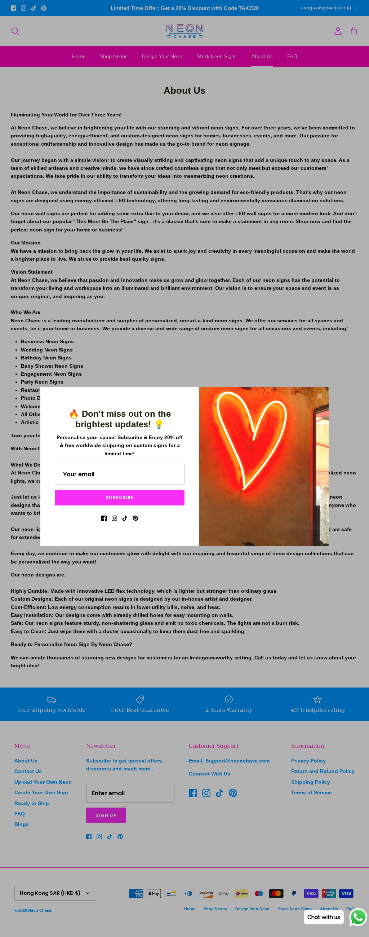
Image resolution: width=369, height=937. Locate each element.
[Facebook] (104, 518)
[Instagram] (114, 518)
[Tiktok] (125, 518)
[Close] (320, 396)
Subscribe (120, 497)
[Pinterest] (135, 518)
